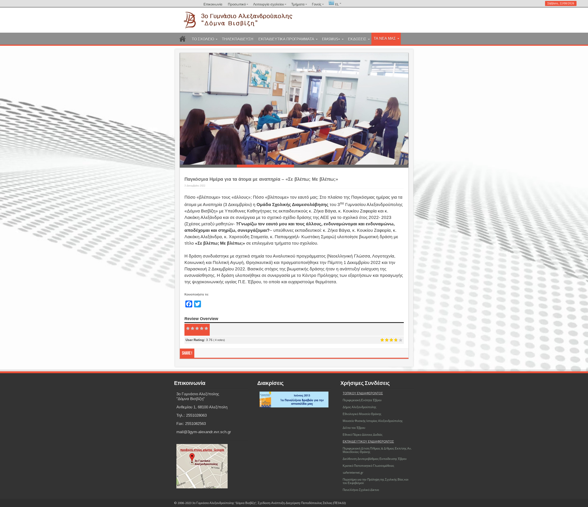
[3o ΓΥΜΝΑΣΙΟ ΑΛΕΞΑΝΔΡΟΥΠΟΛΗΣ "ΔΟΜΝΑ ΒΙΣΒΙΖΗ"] (294, 26)
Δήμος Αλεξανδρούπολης (359, 407)
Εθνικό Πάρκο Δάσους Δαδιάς (362, 434)
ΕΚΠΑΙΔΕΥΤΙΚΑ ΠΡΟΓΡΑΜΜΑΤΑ (286, 39)
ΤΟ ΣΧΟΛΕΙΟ (203, 39)
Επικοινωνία (213, 4)
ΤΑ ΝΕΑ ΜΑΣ (385, 38)
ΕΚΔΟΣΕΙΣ (357, 39)
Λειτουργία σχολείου (268, 4)
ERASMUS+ (331, 39)
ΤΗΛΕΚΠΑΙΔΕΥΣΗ (237, 39)
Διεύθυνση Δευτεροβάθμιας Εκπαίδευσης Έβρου (375, 459)
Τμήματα (298, 4)
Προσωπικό (237, 4)
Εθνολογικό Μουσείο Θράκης (362, 414)
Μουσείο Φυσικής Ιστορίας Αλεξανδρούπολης (373, 421)
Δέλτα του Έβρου (354, 428)
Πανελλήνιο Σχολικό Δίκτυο (361, 490)
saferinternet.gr (353, 472)
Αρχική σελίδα (182, 40)
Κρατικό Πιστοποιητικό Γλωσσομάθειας (368, 465)
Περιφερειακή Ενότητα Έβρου (362, 400)
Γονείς (316, 4)
